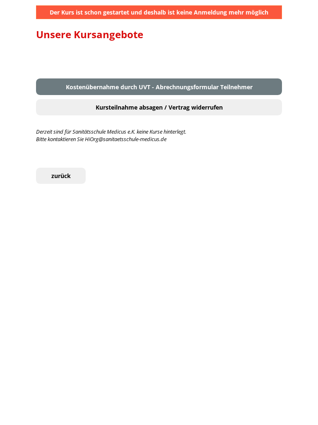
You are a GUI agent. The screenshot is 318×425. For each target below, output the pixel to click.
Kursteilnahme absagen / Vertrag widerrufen (159, 107)
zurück (61, 176)
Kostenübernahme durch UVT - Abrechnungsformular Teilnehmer (159, 87)
